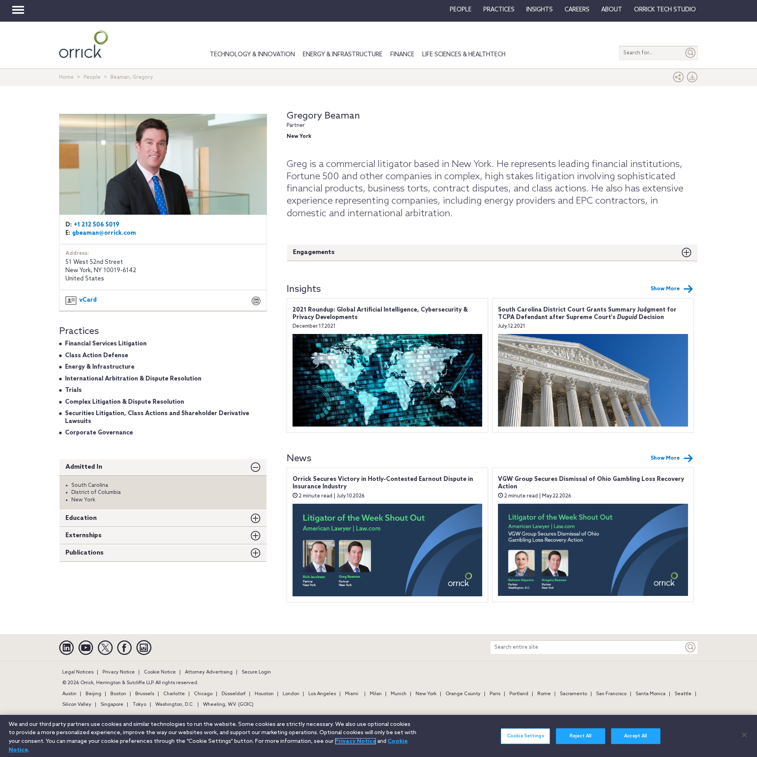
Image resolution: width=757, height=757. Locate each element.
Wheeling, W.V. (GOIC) (228, 704)
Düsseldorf (234, 694)
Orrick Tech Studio (665, 9)
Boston (118, 694)
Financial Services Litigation (106, 343)
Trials (73, 390)
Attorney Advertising (209, 672)
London (291, 694)
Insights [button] (539, 9)
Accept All (635, 736)
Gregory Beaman (323, 116)
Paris (495, 694)
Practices (499, 9)
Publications (84, 553)
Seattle (683, 694)
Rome (544, 694)
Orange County (463, 694)
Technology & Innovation (252, 54)
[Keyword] (691, 647)
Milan (376, 694)
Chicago (203, 694)
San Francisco (611, 694)
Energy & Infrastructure (342, 54)
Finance (402, 54)
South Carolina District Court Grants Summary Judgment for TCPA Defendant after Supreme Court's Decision (587, 313)
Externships (83, 535)
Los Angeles (322, 694)
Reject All (580, 736)
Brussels (144, 694)
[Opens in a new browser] (256, 302)
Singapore (112, 704)
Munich (398, 694)
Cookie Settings (525, 736)
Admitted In (83, 467)
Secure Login (256, 672)
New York (426, 694)
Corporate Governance (99, 432)
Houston (264, 694)
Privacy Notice (119, 672)
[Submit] (691, 53)
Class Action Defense (96, 355)
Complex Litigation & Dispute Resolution (124, 402)
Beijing (93, 694)
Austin (69, 694)
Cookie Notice (160, 672)
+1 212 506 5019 (96, 224)
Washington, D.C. (174, 704)
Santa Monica (651, 694)
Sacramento (573, 694)
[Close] (744, 735)
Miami (351, 694)
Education (81, 518)
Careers (577, 9)
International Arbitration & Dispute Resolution (133, 378)
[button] (678, 78)
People (461, 9)
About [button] (611, 9)
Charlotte (174, 694)
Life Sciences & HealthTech (463, 54)
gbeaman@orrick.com (104, 233)
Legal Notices (77, 672)
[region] (378, 736)
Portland (518, 694)
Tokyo (139, 704)
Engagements (314, 252)
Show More (665, 289)
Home (66, 77)
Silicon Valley (76, 704)
